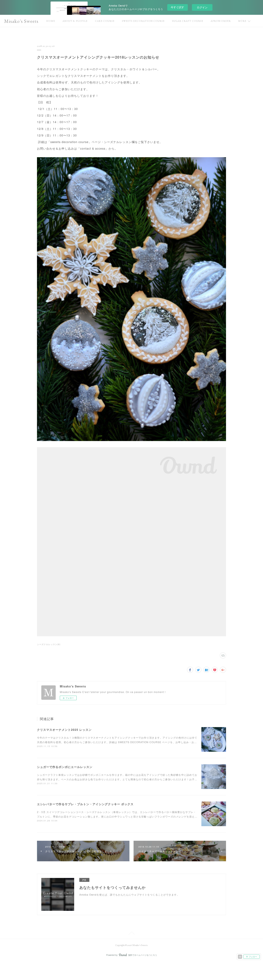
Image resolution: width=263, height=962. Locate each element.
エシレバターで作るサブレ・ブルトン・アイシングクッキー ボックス (85, 804)
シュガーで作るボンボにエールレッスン (64, 767)
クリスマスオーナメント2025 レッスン (64, 730)
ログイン (202, 7)
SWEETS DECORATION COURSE (143, 21)
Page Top (131, 934)
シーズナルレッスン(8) (48, 644)
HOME (50, 21)
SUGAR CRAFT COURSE (187, 21)
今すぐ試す (177, 7)
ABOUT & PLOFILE (75, 21)
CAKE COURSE (104, 21)
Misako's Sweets (21, 21)
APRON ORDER (221, 21)
